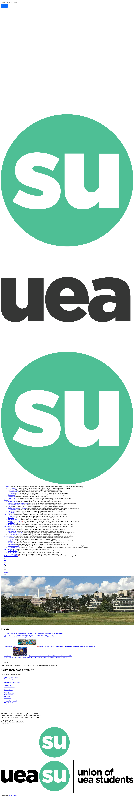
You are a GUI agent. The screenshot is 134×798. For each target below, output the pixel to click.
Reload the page (9, 679)
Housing (10, 539)
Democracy (11, 493)
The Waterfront (12, 519)
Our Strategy (11, 488)
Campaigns (11, 511)
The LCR (11, 518)
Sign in (6, 572)
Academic (11, 537)
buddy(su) (11, 542)
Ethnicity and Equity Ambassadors (18, 503)
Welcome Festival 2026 (15, 521)
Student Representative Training (17, 508)
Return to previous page (11, 677)
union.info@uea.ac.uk (10, 701)
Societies (10, 529)
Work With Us (12, 490)
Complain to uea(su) (14, 547)
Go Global (11, 523)
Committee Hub (12, 531)
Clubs (9, 528)
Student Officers (12, 501)
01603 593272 (8, 702)
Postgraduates (12, 509)
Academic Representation (15, 505)
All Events (11, 516)
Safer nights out (12, 524)
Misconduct (11, 544)
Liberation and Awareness (15, 532)
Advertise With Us (13, 491)
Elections (10, 506)
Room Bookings (13, 534)
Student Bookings (13, 551)
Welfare (10, 541)
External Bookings (13, 552)
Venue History (12, 496)
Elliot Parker (12, 795)
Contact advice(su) (13, 546)
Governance (11, 495)
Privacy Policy (12, 498)
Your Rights (11, 513)
